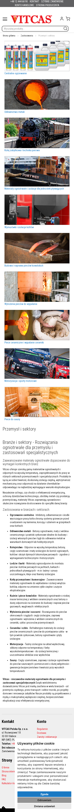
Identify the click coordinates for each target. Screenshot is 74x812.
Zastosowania (27, 35)
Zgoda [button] (44, 794)
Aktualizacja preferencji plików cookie (4, 808)
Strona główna (9, 35)
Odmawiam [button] (44, 800)
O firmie (5, 767)
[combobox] (35, 29)
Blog (4, 775)
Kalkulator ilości (10, 783)
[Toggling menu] (5, 19)
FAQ (4, 779)
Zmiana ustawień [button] (44, 806)
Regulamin (42, 729)
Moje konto (62, 18)
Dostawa (41, 732)
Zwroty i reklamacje (47, 736)
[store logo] (31, 19)
